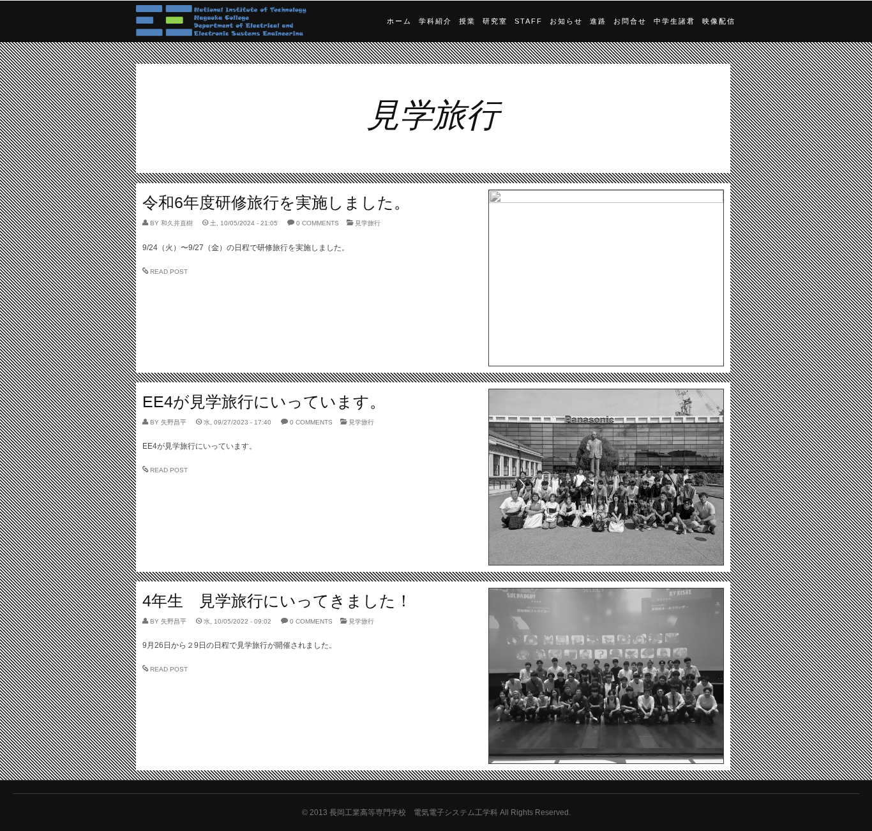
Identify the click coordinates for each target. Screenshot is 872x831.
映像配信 (718, 21)
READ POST (169, 271)
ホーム (399, 21)
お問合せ (630, 21)
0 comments (317, 223)
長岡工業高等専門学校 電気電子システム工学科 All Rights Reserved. (450, 812)
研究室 (495, 21)
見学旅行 (367, 223)
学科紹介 (435, 21)
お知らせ (566, 21)
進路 (598, 21)
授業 (467, 21)
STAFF (529, 21)
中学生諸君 (674, 21)
